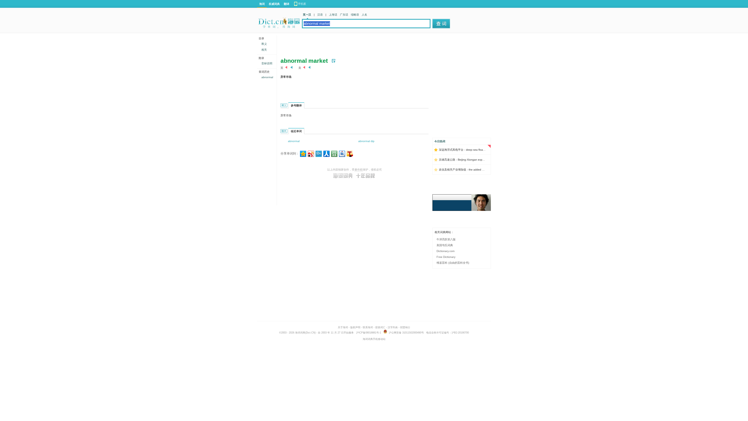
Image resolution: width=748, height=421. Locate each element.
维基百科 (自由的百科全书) (453, 262)
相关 (264, 49)
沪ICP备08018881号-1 (368, 332)
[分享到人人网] (326, 153)
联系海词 (368, 327)
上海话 (333, 14)
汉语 (320, 14)
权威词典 (274, 3)
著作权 (359, 169)
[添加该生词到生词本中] (333, 61)
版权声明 (355, 327)
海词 (262, 3)
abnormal (294, 141)
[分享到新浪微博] (310, 153)
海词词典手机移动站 (374, 339)
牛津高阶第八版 (446, 239)
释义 (264, 43)
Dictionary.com (446, 251)
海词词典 (300, 332)
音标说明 (266, 63)
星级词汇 (380, 327)
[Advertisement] (351, 44)
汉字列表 (393, 327)
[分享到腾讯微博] (318, 153)
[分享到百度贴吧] (341, 153)
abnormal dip (366, 141)
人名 (364, 14)
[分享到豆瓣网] (334, 153)
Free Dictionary (446, 256)
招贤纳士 (405, 327)
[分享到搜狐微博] (349, 153)
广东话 (344, 14)
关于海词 (343, 327)
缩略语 (355, 14)
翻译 (286, 3)
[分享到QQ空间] (302, 153)
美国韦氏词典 (445, 245)
